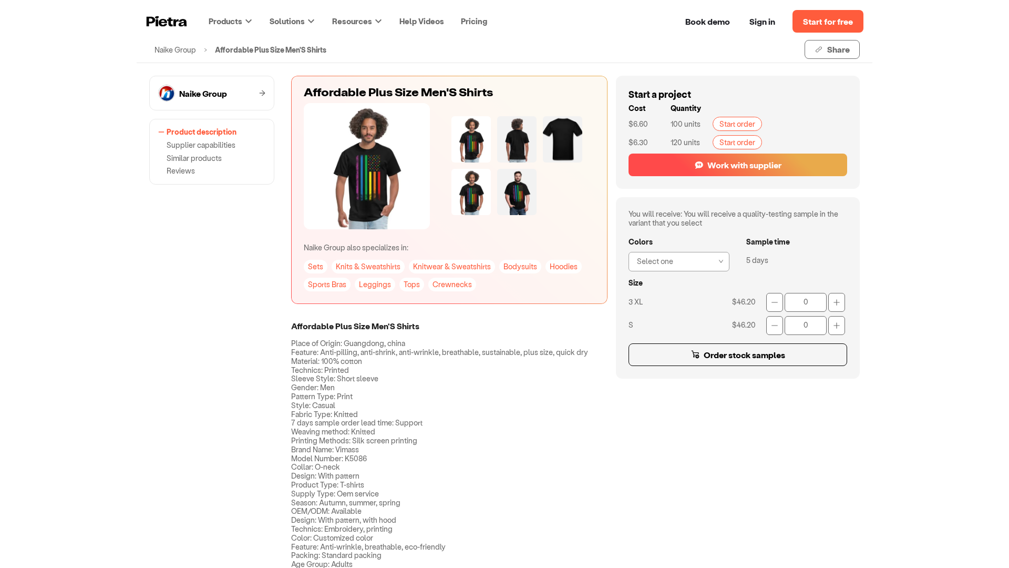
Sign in (762, 21)
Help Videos (421, 21)
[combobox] (676, 260)
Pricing (474, 21)
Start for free (828, 21)
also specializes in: (356, 247)
